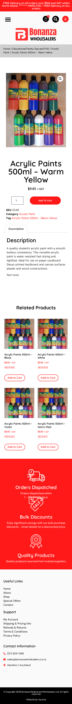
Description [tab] (16, 228)
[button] (8, 19)
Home (6, 48)
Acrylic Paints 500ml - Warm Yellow (34, 218)
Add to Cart (45, 200)
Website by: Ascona (36, 699)
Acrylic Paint (27, 214)
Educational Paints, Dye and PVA (30, 48)
